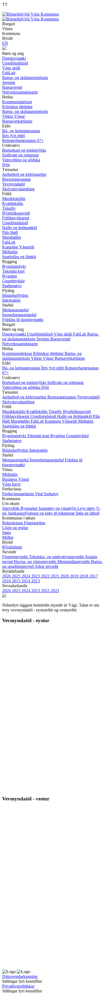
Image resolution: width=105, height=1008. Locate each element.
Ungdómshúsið (40, 334)
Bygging (58, 435)
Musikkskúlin (14, 411)
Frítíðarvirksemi (16, 416)
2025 (17, 576)
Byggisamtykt (14, 435)
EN (5, 43)
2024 (26, 576)
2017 (93, 576)
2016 (7, 581)
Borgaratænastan (62, 397)
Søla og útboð (87, 513)
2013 (35, 581)
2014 (26, 581)
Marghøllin (21, 421)
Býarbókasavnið (77, 411)
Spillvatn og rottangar (65, 382)
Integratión (38, 450)
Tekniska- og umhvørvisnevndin (57, 556)
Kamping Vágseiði (61, 421)
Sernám (43, 339)
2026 (7, 576)
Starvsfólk (11, 508)
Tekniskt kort (38, 435)
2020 (65, 576)
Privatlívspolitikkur (18, 986)
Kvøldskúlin (37, 411)
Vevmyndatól (88, 397)
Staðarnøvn (12, 440)
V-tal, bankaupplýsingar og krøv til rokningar (51, 510)
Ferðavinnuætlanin (18, 493)
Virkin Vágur (43, 358)
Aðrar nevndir (46, 566)
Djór (45, 387)
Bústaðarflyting (15, 450)
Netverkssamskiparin (20, 343)
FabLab (80, 334)
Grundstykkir (77, 435)
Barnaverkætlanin (70, 358)
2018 (84, 576)
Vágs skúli (63, 334)
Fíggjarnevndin (15, 556)
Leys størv (86, 508)
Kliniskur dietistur (49, 353)
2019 (75, 576)
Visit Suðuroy (46, 493)
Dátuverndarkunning (19, 976)
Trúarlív (55, 411)
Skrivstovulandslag (18, 402)
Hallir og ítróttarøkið (75, 416)
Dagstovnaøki (14, 334)
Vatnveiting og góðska (21, 387)
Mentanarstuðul (16, 460)
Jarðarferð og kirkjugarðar (24, 397)
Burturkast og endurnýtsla (24, 382)
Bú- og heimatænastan (21, 368)
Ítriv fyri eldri (53, 368)
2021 (55, 576)
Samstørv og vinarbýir (57, 508)
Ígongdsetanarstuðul (47, 460)
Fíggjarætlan (34, 523)
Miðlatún (85, 421)
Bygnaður (29, 508)
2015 (17, 581)
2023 (36, 576)
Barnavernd (60, 339)
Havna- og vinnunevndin (35, 561)
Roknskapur (13, 523)
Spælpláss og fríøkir (19, 426)
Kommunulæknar (17, 353)
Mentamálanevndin (74, 561)
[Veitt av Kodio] (10, 999)
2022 (46, 576)
